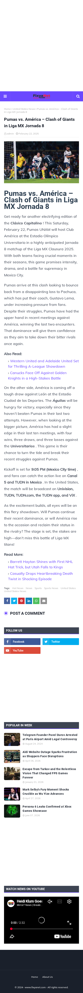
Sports (38, 588)
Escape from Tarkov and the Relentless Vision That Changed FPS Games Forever (49, 773)
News (29, 588)
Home (7, 108)
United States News (24, 108)
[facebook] (22, 641)
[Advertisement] (41, 45)
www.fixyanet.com (35, 987)
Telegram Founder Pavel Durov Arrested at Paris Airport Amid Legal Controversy (50, 737)
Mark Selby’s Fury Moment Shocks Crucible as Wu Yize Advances (46, 791)
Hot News (17, 588)
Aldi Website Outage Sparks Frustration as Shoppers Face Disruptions (50, 754)
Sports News (51, 588)
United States (68, 588)
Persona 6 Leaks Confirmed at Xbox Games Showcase (47, 808)
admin (10, 133)
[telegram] (61, 650)
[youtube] (22, 650)
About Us (47, 976)
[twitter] (61, 641)
